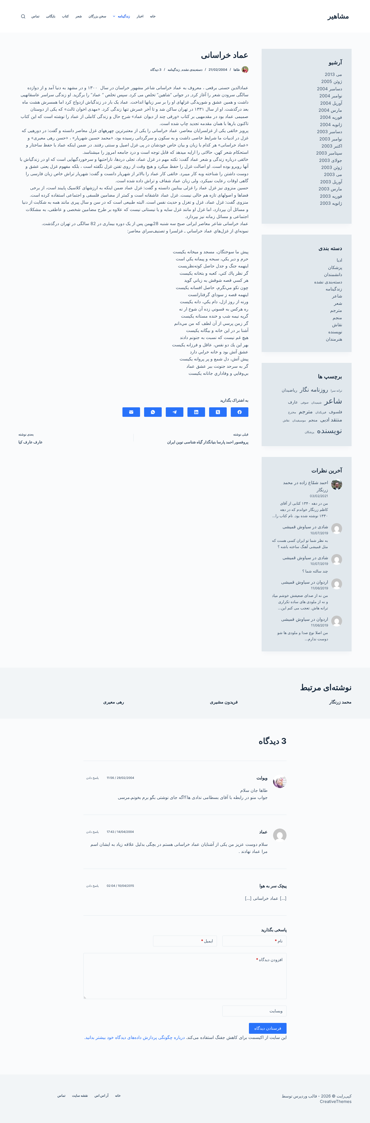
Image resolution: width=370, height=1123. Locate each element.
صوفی (305, 402)
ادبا (339, 260)
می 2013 (333, 74)
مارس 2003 (330, 188)
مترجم (336, 310)
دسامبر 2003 (329, 131)
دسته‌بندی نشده (192, 70)
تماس (35, 16)
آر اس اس (101, 1095)
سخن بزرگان (97, 16)
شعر (79, 16)
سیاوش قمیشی (297, 526)
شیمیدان (316, 402)
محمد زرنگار (340, 702)
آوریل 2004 (331, 103)
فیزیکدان (320, 412)
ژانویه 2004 (331, 124)
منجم (337, 317)
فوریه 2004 (331, 117)
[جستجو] (23, 16)
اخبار (140, 16)
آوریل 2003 (331, 181)
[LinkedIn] (196, 412)
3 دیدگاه (155, 70)
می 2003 (333, 174)
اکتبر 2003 (332, 146)
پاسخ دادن (92, 778)
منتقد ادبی (331, 420)
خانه (152, 16)
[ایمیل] (131, 412)
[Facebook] (239, 412)
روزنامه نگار (314, 389)
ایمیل (207, 940)
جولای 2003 (330, 160)
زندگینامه (124, 16)
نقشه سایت (80, 1095)
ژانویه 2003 (331, 203)
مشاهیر (338, 16)
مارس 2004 (330, 110)
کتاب (65, 16)
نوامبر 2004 (330, 95)
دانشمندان (333, 274)
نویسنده (335, 331)
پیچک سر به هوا (273, 885)
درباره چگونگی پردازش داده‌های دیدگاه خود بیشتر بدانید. (134, 1037)
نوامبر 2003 (330, 139)
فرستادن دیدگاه (267, 1028)
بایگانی (50, 16)
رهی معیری (113, 702)
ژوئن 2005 (331, 81)
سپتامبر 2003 (329, 153)
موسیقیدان (299, 420)
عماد (263, 831)
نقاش (337, 324)
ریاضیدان (289, 390)
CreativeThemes (336, 1101)
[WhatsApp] (153, 412)
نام (279, 940)
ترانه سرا (336, 390)
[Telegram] (174, 412)
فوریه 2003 (331, 196)
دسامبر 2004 (329, 88)
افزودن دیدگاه (269, 959)
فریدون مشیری (224, 702)
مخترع (292, 412)
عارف (293, 402)
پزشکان (335, 267)
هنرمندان (334, 339)
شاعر (337, 296)
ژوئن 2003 (331, 167)
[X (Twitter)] (218, 412)
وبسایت (276, 1010)
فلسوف (335, 411)
